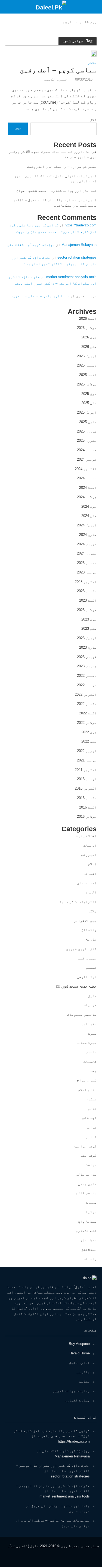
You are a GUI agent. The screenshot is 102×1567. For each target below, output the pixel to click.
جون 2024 (89, 506)
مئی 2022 (89, 741)
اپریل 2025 (87, 412)
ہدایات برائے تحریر (71, 1391)
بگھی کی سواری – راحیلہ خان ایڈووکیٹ (62, 166)
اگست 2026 (88, 318)
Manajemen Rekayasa (79, 245)
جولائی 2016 (87, 816)
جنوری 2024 (87, 553)
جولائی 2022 (87, 723)
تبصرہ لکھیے (55, 79)
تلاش (93, 120)
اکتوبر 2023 (86, 582)
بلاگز (92, 63)
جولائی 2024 (87, 497)
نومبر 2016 (87, 779)
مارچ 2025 (88, 422)
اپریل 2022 (87, 751)
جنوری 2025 (87, 440)
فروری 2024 (87, 544)
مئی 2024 (89, 516)
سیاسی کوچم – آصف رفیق (58, 70)
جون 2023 (89, 619)
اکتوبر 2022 (86, 694)
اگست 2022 (88, 713)
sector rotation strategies (77, 257)
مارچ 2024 (88, 535)
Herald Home (79, 1353)
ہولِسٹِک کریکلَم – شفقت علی (31, 245)
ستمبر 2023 (87, 591)
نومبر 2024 (87, 459)
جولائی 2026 (87, 328)
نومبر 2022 (87, 685)
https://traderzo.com (81, 225)
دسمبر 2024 (87, 450)
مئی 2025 (89, 403)
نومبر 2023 (87, 572)
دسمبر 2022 (87, 676)
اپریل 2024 (87, 525)
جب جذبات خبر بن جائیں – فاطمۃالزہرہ (55, 1520)
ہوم (93, 22)
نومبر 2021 (87, 760)
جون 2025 (89, 394)
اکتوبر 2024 (86, 469)
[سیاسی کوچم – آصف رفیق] (94, 53)
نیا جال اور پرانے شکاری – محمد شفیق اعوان (56, 191)
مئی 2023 (89, 628)
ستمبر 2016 (87, 798)
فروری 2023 (87, 657)
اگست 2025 (88, 375)
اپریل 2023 (87, 638)
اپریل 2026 (87, 356)
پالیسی (83, 1372)
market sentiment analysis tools (71, 277)
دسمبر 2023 (87, 563)
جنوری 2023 (87, 666)
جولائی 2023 (87, 610)
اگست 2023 (88, 600)
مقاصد (84, 1381)
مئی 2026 (89, 347)
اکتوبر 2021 (86, 770)
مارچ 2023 (88, 647)
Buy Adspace (79, 1344)
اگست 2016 (88, 807)
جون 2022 (89, 732)
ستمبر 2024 (87, 478)
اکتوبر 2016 (86, 788)
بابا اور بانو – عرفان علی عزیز (40, 296)
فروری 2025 (87, 431)
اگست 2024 (88, 488)
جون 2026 (89, 337)
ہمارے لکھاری (77, 1400)
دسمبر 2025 (87, 365)
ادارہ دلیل (79, 1363)
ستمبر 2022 (87, 704)
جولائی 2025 (87, 384)
